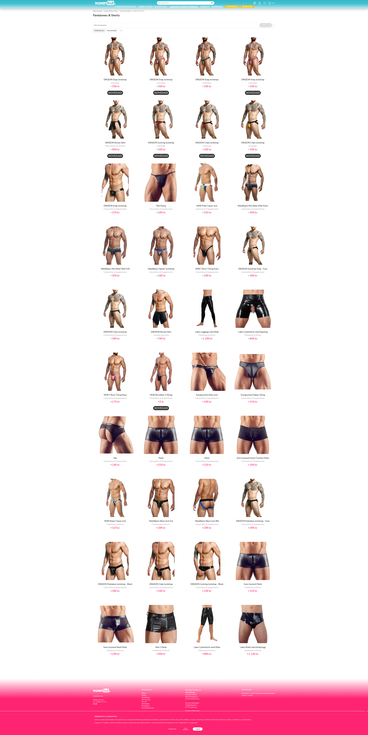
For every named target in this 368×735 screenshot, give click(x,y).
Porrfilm (217, 6)
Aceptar (197, 729)
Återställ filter (265, 25)
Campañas (232, 6)
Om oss (144, 702)
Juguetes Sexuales (125, 6)
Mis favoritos (146, 700)
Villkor (144, 695)
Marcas (204, 6)
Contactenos (146, 697)
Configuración (172, 729)
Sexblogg (247, 6)
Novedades (145, 704)
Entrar (144, 693)
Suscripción (146, 706)
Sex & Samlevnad (148, 708)
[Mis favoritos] (265, 3)
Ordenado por (99, 30)
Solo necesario (186, 729)
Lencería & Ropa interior (184, 6)
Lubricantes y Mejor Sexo (152, 6)
